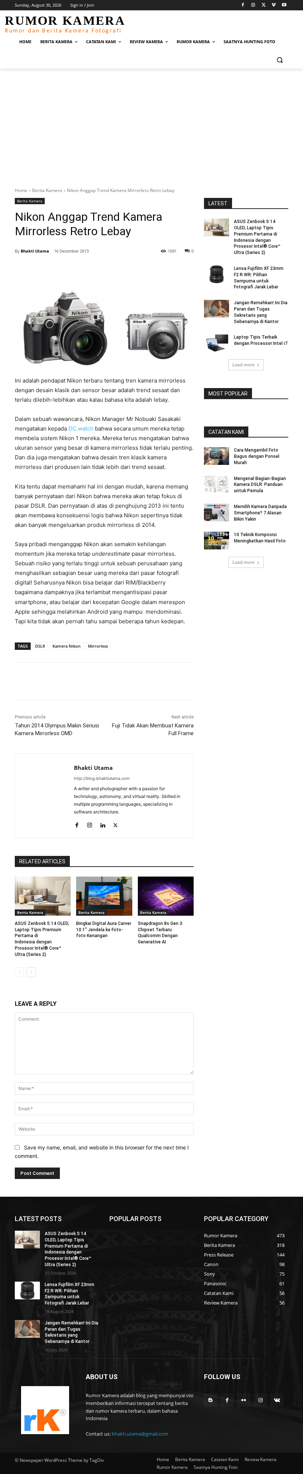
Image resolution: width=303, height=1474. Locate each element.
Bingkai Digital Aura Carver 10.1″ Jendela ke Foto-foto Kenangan (103, 930)
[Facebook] (243, 5)
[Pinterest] (99, 270)
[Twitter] (263, 5)
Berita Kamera (47, 190)
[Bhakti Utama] (44, 795)
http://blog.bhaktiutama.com (102, 778)
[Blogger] (210, 1400)
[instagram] (89, 823)
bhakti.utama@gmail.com (140, 1433)
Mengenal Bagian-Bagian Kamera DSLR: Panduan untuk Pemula (260, 485)
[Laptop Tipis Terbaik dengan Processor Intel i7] (216, 343)
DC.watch (80, 428)
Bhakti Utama (35, 251)
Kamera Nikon (66, 646)
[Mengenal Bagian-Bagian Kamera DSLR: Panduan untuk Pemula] (216, 484)
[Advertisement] (151, 123)
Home (21, 190)
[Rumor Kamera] (45, 1410)
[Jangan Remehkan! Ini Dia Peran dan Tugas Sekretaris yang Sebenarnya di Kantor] (216, 309)
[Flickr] (243, 1400)
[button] (279, 59)
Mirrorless (98, 646)
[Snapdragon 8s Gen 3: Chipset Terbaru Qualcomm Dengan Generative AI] (166, 896)
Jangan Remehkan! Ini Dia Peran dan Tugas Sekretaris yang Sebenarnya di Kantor (71, 1332)
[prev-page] (19, 972)
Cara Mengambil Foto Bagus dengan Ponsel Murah (256, 456)
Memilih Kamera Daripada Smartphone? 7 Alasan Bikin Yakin (260, 513)
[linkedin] (102, 823)
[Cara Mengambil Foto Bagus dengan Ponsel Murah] (216, 456)
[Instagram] (253, 5)
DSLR (40, 646)
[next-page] (31, 972)
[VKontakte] (276, 1400)
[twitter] (115, 823)
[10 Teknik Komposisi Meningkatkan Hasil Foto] (216, 540)
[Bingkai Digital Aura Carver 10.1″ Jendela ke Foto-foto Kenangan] (104, 896)
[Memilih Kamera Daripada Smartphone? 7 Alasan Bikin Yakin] (216, 512)
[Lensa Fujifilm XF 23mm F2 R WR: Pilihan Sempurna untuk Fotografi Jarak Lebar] (216, 274)
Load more (243, 364)
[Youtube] (284, 5)
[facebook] (76, 823)
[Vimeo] (273, 5)
